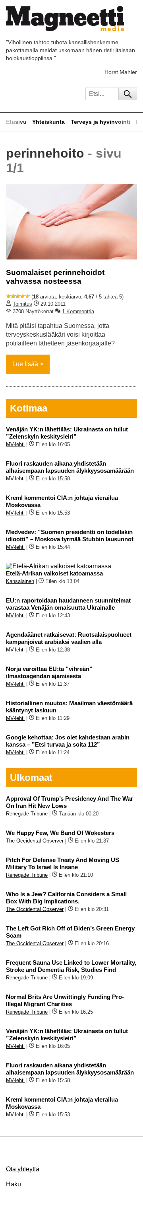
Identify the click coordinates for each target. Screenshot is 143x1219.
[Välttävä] (13, 296)
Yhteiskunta (48, 122)
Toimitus (22, 304)
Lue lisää (25, 364)
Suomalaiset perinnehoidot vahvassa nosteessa (55, 276)
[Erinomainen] (27, 296)
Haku (13, 1184)
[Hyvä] (22, 296)
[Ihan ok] (17, 296)
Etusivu (16, 122)
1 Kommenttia (78, 311)
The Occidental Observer (35, 841)
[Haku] (127, 94)
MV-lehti (15, 444)
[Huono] (8, 296)
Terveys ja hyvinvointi (100, 122)
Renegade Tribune (27, 814)
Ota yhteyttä (22, 1169)
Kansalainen (20, 581)
